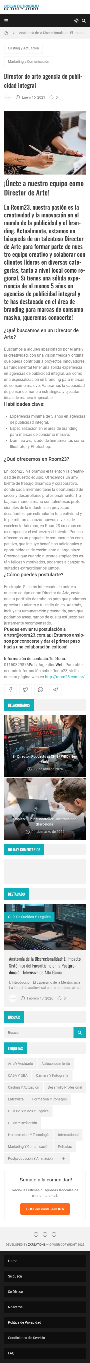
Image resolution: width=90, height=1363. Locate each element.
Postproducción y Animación (30, 1158)
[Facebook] (45, 1234)
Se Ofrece (15, 1292)
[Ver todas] (63, 1158)
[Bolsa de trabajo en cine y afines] (8, 97)
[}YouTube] (54, 1234)
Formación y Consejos (49, 1099)
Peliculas (65, 1147)
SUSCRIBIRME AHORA (45, 1209)
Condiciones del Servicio (26, 1338)
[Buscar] (84, 20)
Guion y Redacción (22, 1123)
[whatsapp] (40, 689)
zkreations (37, 1244)
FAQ (11, 1353)
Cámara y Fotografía (52, 1075)
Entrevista (16, 1099)
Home (12, 1261)
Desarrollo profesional (65, 1087)
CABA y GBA (18, 1075)
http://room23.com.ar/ (65, 676)
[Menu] (6, 20)
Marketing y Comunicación (28, 62)
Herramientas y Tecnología (29, 1135)
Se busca (15, 1276)
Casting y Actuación (23, 48)
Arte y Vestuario (20, 1064)
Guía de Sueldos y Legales (29, 917)
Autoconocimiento (56, 1064)
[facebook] (10, 689)
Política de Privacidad (24, 1322)
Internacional (68, 1135)
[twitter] (25, 689)
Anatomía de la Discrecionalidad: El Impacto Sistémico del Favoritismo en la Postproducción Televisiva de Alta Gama (52, 33)
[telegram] (55, 689)
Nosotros (15, 1307)
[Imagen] (45, 927)
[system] (76, 20)
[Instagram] (36, 1234)
